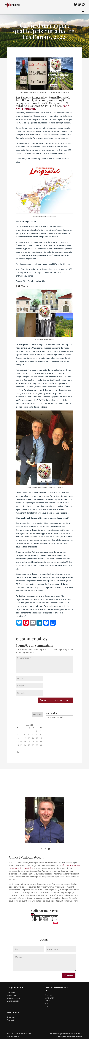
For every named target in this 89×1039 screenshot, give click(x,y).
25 (21, 745)
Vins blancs (12, 992)
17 (17, 741)
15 (37, 738)
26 (25, 745)
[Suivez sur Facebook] (75, 4)
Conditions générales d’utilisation (65, 1033)
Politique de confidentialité (69, 1036)
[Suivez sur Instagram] (79, 4)
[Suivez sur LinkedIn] (83, 4)
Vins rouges (12, 995)
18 (21, 741)
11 (21, 738)
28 (33, 745)
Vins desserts (13, 1001)
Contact (10, 1020)
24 (17, 745)
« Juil (18, 752)
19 (25, 741)
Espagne (48, 995)
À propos (11, 1017)
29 (37, 745)
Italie (46, 1003)
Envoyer (68, 975)
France (47, 1000)
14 (33, 738)
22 (37, 741)
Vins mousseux (13, 998)
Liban (46, 1006)
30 (41, 745)
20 (29, 741)
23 (41, 741)
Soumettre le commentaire (55, 700)
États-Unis (49, 998)
